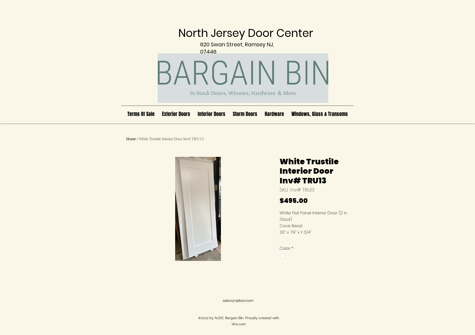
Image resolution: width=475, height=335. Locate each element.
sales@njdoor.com (238, 300)
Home (131, 139)
